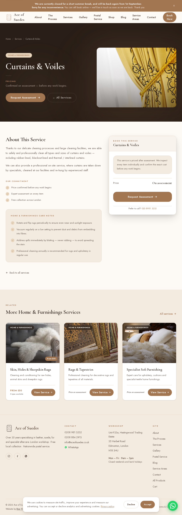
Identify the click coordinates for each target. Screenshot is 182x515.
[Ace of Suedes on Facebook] (17, 456)
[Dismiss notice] (174, 5)
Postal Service (98, 17)
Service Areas (136, 17)
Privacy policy (107, 506)
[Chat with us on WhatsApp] (26, 456)
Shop (111, 17)
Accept (147, 504)
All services (166, 314)
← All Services (62, 98)
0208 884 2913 (73, 437)
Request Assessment (23, 98)
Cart (155, 486)
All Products (159, 480)
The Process (52, 17)
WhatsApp (73, 447)
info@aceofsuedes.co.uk (77, 442)
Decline (131, 504)
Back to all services (19, 272)
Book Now (170, 17)
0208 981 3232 (73, 432)
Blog (123, 17)
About (38, 17)
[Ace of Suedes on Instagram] (9, 456)
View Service (41, 392)
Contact (151, 17)
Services (68, 17)
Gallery (83, 17)
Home (8, 39)
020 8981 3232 (149, 208)
